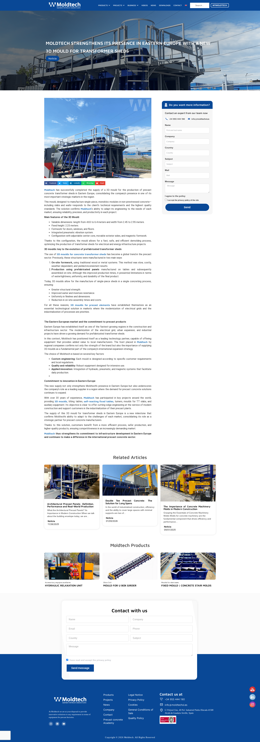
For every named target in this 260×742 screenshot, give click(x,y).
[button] (50, 183)
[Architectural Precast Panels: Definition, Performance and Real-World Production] (95, 507)
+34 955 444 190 (175, 699)
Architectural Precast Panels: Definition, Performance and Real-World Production (70, 505)
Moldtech (86, 208)
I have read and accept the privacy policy (90, 660)
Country (169, 147)
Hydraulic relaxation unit (63, 585)
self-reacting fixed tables (98, 401)
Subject (169, 159)
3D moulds (61, 401)
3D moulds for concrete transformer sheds (81, 254)
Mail (167, 170)
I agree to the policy (175, 196)
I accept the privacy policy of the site (183, 200)
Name (168, 125)
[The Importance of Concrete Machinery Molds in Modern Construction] (211, 509)
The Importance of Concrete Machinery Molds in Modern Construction (187, 508)
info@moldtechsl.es (176, 704)
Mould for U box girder (119, 585)
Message (169, 181)
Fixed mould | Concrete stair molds (186, 585)
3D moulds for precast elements (90, 305)
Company (170, 136)
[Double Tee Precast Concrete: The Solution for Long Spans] (153, 503)
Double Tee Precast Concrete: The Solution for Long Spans (128, 502)
